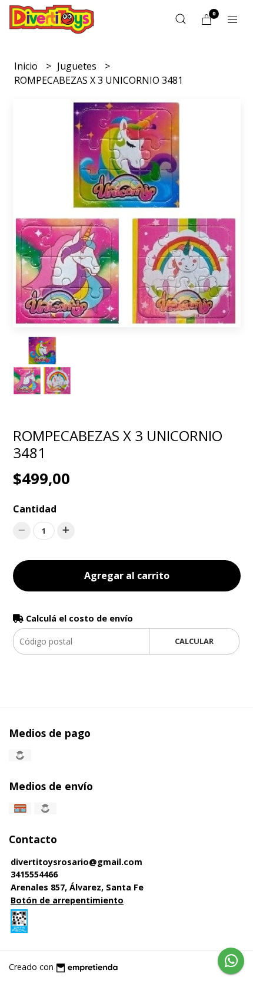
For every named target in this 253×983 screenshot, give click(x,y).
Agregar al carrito (126, 575)
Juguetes (78, 66)
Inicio (27, 66)
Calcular (194, 641)
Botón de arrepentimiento (67, 900)
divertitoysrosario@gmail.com (76, 861)
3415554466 (34, 874)
